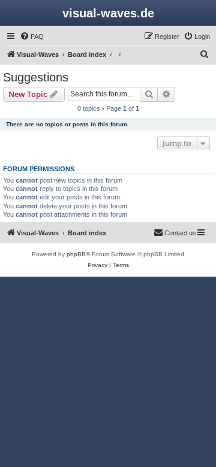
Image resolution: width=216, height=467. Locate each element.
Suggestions (35, 77)
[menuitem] (32, 36)
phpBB (76, 254)
